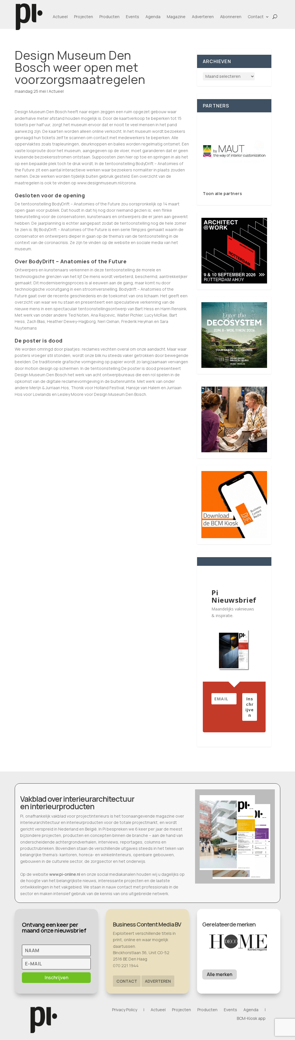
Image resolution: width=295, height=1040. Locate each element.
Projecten (83, 16)
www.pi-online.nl (64, 874)
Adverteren (203, 16)
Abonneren (230, 16)
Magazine (176, 16)
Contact (256, 16)
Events (132, 16)
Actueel (60, 16)
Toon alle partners (222, 193)
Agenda (152, 16)
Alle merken (219, 974)
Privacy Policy (124, 1010)
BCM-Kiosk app (251, 1018)
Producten (109, 16)
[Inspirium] (234, 151)
